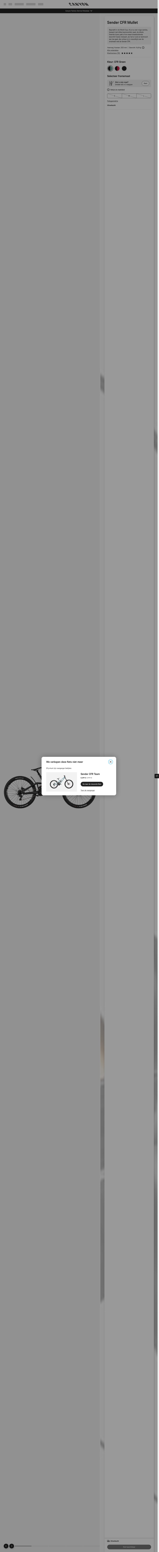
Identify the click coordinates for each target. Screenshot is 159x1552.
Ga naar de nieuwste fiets (92, 784)
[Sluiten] (110, 761)
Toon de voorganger (88, 790)
